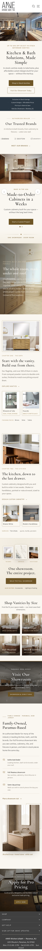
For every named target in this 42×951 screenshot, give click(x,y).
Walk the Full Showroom (21, 581)
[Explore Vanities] (21, 336)
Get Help (6, 925)
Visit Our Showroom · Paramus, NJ (23, 108)
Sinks (23, 420)
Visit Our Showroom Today (20, 90)
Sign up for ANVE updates (15, 931)
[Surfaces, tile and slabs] (21, 551)
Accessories (19, 588)
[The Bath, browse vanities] (8, 552)
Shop (4, 914)
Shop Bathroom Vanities (21, 222)
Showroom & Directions (21, 694)
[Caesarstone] (15, 138)
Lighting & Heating (31, 588)
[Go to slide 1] (20, 226)
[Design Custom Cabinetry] (21, 449)
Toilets (30, 420)
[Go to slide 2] (22, 226)
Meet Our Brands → (21, 146)
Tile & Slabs (13, 531)
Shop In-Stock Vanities (21, 83)
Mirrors (17, 420)
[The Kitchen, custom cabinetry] (33, 552)
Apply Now (21, 902)
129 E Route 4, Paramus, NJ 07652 (21, 942)
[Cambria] (31, 138)
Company (6, 920)
